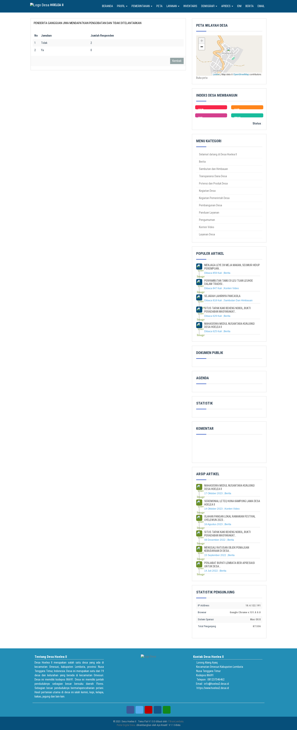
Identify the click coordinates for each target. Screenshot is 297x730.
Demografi (208, 6)
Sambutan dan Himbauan (213, 169)
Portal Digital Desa (126, 725)
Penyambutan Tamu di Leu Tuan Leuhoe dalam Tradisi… (228, 282)
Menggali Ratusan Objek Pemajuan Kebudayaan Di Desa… (226, 549)
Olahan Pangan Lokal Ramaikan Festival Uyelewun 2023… (229, 518)
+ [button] (201, 40)
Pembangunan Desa (210, 205)
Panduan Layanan (208, 212)
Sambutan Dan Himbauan (238, 300)
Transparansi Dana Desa (212, 176)
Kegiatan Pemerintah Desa (214, 198)
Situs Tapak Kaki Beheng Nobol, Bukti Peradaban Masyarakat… (227, 310)
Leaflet (216, 74)
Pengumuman (206, 219)
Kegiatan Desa (207, 190)
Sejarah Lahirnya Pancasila (222, 296)
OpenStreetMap (241, 74)
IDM (239, 6)
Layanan (171, 6)
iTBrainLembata (175, 721)
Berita (249, 6)
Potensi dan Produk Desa (213, 183)
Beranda (107, 6)
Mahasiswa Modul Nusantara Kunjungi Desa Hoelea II (229, 325)
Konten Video (206, 227)
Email (261, 6)
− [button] (201, 46)
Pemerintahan (141, 6)
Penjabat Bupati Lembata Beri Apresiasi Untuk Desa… (229, 564)
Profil (121, 6)
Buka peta (201, 77)
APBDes (226, 6)
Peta (159, 6)
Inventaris (190, 6)
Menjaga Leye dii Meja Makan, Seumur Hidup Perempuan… (232, 266)
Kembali (177, 60)
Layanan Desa (206, 234)
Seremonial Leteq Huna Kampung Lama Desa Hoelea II (232, 502)
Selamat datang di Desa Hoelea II (217, 154)
